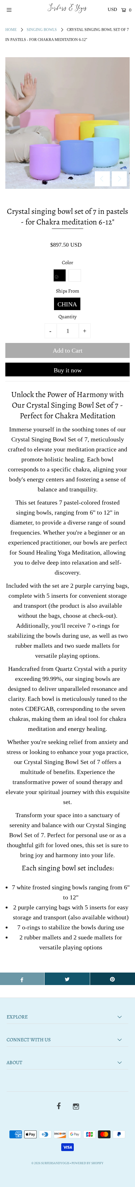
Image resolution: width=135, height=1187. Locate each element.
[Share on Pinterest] (112, 979)
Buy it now (68, 370)
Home (11, 30)
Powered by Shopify (88, 1163)
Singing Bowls (42, 30)
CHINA (67, 304)
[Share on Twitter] (67, 979)
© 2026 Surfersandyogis (50, 1163)
